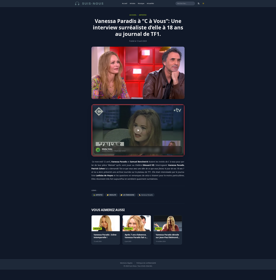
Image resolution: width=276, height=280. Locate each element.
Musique (141, 3)
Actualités (150, 3)
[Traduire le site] (199, 3)
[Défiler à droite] (183, 231)
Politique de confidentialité (146, 263)
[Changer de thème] (203, 3)
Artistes (132, 3)
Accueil (124, 3)
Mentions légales (126, 263)
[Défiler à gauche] (92, 231)
